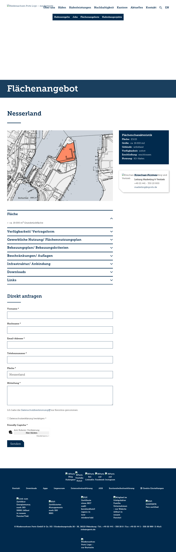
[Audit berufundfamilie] (88, 507)
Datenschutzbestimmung (34, 410)
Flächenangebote (89, 17)
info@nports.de (88, 529)
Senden (15, 443)
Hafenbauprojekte (112, 17)
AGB (101, 488)
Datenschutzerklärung (82, 488)
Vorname (13, 308)
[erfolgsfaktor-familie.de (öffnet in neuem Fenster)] (120, 507)
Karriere (122, 7)
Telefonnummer (17, 353)
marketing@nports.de (145, 187)
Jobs (75, 17)
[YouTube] (78, 476)
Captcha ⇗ (43, 436)
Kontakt (151, 7)
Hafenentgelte (62, 17)
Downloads (31, 488)
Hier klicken (31, 433)
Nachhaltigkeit (104, 7)
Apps (45, 488)
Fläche (11, 368)
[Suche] (161, 7)
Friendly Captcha (17, 425)
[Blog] (68, 476)
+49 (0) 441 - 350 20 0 (113, 526)
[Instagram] (108, 476)
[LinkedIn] (88, 476)
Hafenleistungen (80, 7)
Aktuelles (137, 7)
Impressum (59, 488)
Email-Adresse (16, 338)
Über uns (49, 7)
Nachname (14, 323)
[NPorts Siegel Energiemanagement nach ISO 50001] (23, 507)
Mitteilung (14, 383)
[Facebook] (98, 476)
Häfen (62, 7)
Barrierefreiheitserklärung (121, 488)
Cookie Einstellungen (153, 488)
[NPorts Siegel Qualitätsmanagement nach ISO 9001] (55, 507)
